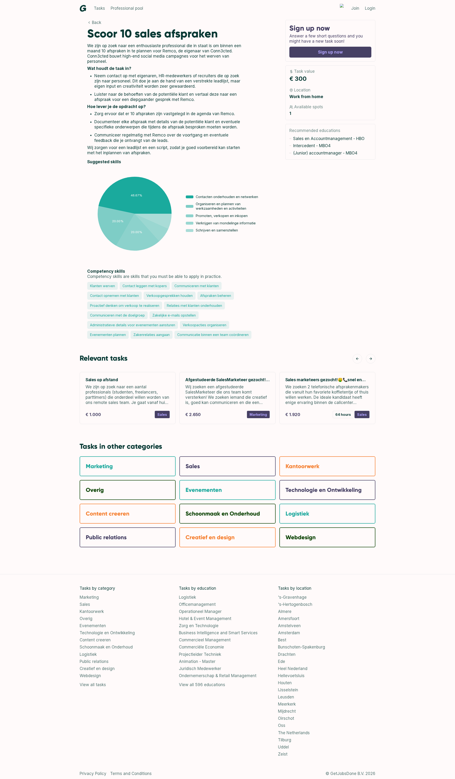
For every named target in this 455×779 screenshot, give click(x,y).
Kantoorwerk (92, 611)
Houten (285, 682)
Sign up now (330, 52)
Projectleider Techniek (200, 654)
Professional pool (127, 8)
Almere (284, 611)
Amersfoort (288, 618)
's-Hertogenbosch (295, 604)
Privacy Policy (93, 773)
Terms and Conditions (131, 773)
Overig (86, 618)
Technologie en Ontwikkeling (107, 632)
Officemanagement (197, 604)
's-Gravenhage (292, 597)
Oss (281, 725)
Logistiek (88, 654)
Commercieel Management (205, 640)
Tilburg (284, 740)
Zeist (282, 754)
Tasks (99, 8)
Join (355, 8)
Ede (281, 661)
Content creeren (95, 640)
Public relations (94, 661)
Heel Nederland (292, 668)
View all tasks (93, 684)
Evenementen (93, 625)
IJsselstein (288, 690)
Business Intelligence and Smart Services (218, 632)
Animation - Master (197, 661)
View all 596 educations (202, 684)
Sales (85, 604)
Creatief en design (97, 668)
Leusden (286, 697)
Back (96, 22)
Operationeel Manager (200, 611)
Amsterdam (289, 632)
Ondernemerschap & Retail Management (217, 675)
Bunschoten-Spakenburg (301, 647)
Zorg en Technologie (198, 625)
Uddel (283, 747)
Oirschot (286, 718)
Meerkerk (287, 704)
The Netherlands (294, 732)
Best (282, 640)
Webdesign (90, 675)
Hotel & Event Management (205, 618)
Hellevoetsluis (291, 675)
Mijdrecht (287, 711)
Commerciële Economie (201, 647)
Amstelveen (289, 625)
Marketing (89, 597)
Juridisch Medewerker (200, 668)
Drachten (287, 654)
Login (370, 8)
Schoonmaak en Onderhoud (106, 647)
